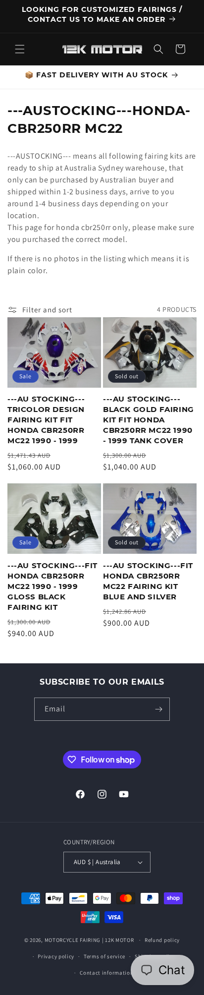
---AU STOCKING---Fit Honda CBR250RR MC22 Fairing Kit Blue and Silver (148, 581)
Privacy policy (56, 956)
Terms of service (104, 956)
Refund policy (162, 939)
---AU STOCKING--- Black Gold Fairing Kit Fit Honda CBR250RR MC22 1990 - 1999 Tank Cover (148, 419)
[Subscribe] (158, 709)
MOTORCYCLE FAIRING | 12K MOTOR (89, 939)
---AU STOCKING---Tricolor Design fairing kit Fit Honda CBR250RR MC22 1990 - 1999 (46, 419)
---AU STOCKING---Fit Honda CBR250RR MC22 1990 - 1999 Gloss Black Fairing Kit (52, 586)
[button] (20, 49)
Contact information (106, 972)
